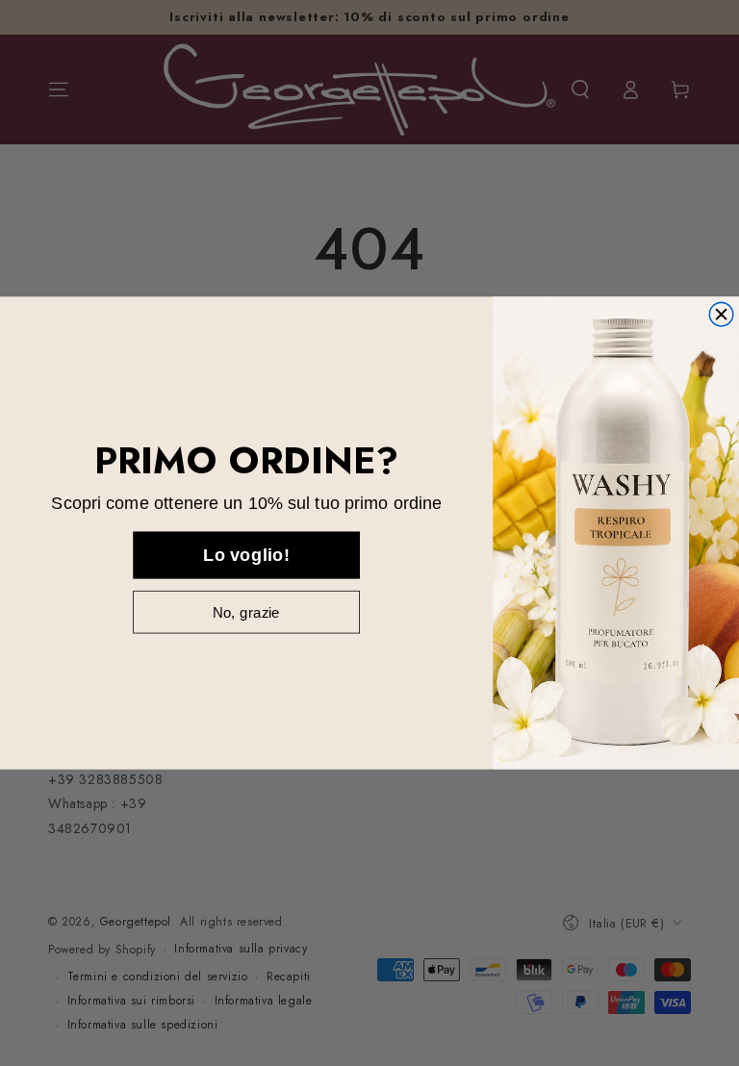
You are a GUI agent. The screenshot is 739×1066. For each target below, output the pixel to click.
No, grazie (246, 611)
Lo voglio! (246, 555)
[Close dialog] (721, 314)
